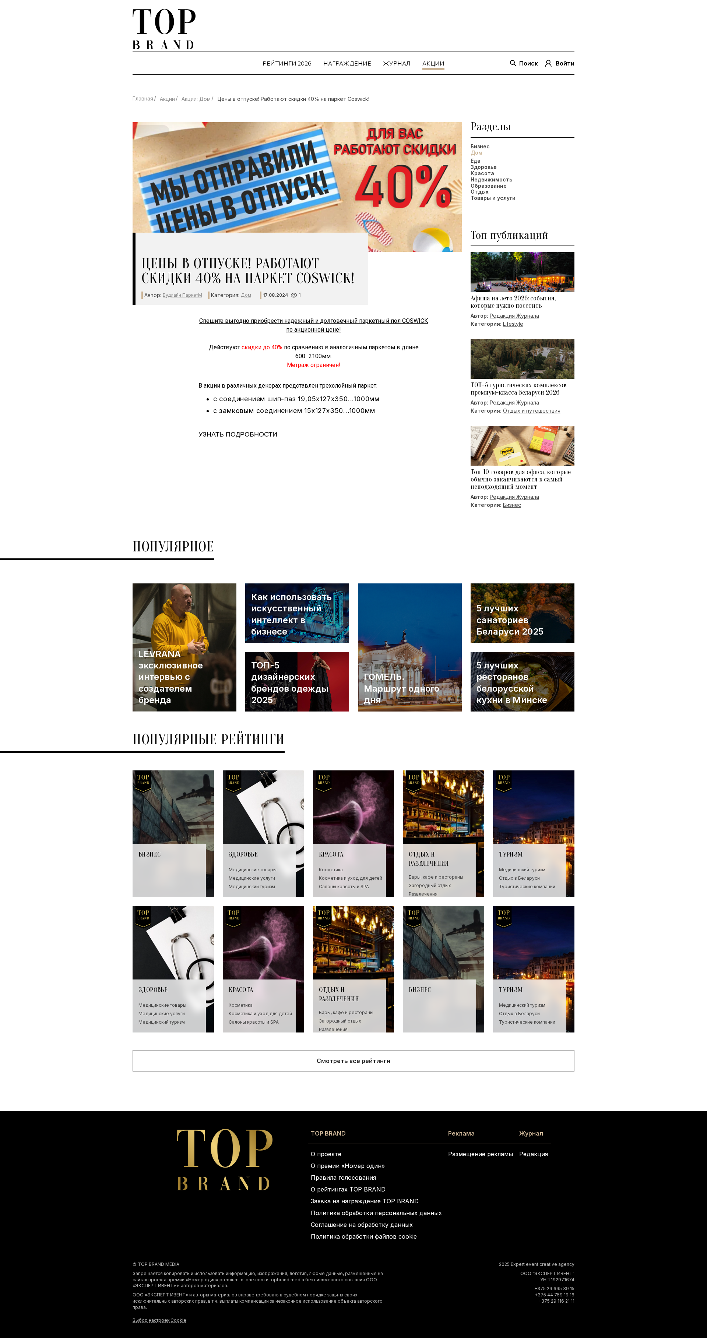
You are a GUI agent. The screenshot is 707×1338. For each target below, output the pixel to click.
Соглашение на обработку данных (362, 1224)
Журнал (531, 1133)
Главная (143, 98)
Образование (489, 186)
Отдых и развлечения (429, 859)
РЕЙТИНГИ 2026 (287, 63)
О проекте (326, 1154)
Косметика (331, 869)
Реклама (461, 1133)
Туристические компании (527, 886)
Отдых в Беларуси (519, 878)
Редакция (533, 1154)
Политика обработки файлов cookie (364, 1236)
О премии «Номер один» (348, 1165)
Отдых (480, 192)
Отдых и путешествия (531, 410)
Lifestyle (513, 324)
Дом (246, 295)
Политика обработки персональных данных (376, 1213)
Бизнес (480, 146)
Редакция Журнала (514, 316)
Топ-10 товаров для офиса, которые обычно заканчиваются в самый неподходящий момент (521, 480)
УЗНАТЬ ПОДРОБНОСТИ (237, 434)
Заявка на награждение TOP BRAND (365, 1201)
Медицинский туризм (252, 886)
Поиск (528, 63)
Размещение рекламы (480, 1154)
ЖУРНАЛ (397, 63)
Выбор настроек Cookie (159, 1320)
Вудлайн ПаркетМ (182, 295)
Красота (482, 173)
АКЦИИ (433, 63)
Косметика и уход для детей (350, 878)
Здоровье (484, 167)
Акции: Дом (196, 99)
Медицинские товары (253, 869)
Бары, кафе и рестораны (436, 877)
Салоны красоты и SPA (344, 886)
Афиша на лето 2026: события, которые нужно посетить (513, 302)
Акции (167, 99)
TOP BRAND (328, 1133)
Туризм (511, 854)
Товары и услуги (493, 198)
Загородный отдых (430, 885)
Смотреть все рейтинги (353, 1061)
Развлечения (423, 894)
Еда (476, 161)
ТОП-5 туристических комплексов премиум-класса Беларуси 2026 (519, 389)
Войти (565, 63)
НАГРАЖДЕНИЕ (347, 63)
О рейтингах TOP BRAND (348, 1189)
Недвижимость (491, 180)
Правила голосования (343, 1177)
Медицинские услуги (252, 878)
